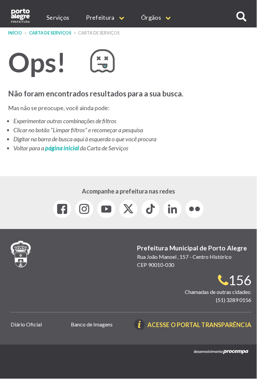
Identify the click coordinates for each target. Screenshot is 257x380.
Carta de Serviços (50, 32)
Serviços (57, 17)
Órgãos (151, 17)
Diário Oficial (26, 324)
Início (15, 32)
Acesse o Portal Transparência (199, 325)
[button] (241, 16)
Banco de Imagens (92, 324)
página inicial (62, 148)
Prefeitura (100, 17)
